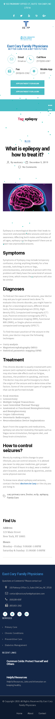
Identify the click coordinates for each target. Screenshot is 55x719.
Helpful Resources (17, 677)
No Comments (29, 167)
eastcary (18, 162)
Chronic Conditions (14, 633)
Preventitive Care (13, 639)
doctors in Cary (28, 483)
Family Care (13, 497)
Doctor (29, 494)
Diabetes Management (16, 645)
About (30, 713)
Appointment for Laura (27, 91)
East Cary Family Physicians (22, 574)
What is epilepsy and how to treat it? (27, 152)
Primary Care (11, 627)
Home (19, 713)
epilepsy (44, 494)
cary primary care (16, 494)
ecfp (36, 494)
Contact (42, 713)
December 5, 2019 (38, 162)
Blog (27, 141)
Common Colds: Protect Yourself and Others (27, 663)
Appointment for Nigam (27, 83)
